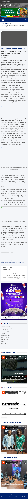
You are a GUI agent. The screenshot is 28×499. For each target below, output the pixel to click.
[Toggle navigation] (3, 20)
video (2, 345)
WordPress (24, 496)
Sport (2, 343)
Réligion (20, 48)
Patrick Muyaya (12, 262)
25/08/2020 (3, 57)
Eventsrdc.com (9, 5)
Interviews (3, 331)
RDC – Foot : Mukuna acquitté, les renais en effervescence (14, 268)
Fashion (3, 330)
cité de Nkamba (7, 261)
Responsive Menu (25, 1)
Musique (3, 337)
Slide (24, 48)
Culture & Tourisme (12, 48)
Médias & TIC (4, 335)
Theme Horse (9, 496)
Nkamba (22, 261)
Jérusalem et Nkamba (15, 261)
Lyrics (2, 333)
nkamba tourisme (5, 262)
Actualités (4, 48)
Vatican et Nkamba (20, 262)
